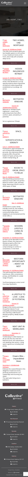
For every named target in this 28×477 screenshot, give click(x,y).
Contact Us (14, 414)
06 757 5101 (14, 424)
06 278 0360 (14, 412)
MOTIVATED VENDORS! (18, 197)
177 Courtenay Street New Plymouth (14, 422)
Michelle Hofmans (11, 107)
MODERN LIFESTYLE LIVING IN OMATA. (18, 230)
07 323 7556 (14, 461)
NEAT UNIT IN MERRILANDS (19, 327)
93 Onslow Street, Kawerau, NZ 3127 (14, 459)
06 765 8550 (14, 449)
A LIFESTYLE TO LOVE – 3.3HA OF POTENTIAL (18, 297)
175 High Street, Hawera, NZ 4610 (14, 409)
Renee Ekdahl (17, 49)
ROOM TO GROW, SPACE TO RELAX (18, 170)
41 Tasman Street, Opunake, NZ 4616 (14, 434)
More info (14, 63)
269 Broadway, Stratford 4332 (14, 447)
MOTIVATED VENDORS (18, 100)
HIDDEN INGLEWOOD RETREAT (18, 71)
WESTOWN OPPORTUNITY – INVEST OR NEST (18, 263)
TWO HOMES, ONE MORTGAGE (18, 42)
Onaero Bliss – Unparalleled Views (19, 358)
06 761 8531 (14, 437)
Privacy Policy (11, 469)
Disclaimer (17, 469)
